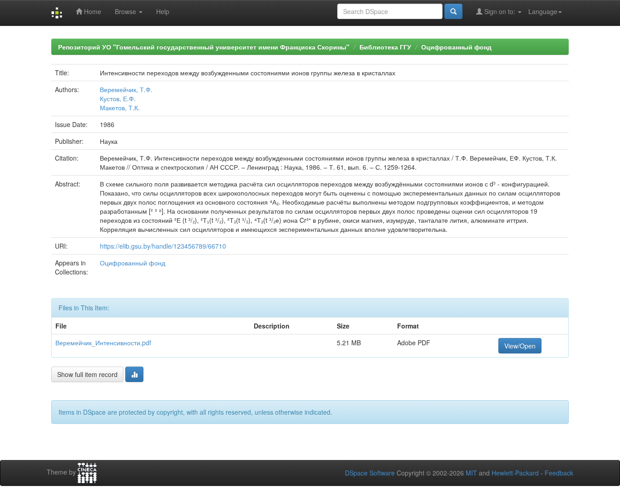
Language (542, 11)
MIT (471, 472)
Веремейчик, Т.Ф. (126, 89)
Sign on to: (499, 11)
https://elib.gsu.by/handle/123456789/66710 (163, 245)
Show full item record (87, 374)
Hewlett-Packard (515, 472)
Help (162, 11)
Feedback (559, 472)
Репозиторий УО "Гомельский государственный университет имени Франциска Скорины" (203, 46)
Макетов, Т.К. (120, 107)
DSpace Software (370, 472)
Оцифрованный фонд (456, 46)
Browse (126, 11)
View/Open (520, 345)
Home (91, 11)
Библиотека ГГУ (385, 46)
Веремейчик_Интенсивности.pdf (103, 342)
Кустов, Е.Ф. (118, 98)
